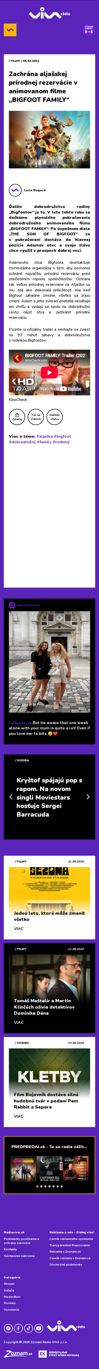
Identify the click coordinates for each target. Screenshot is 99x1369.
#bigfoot (62, 436)
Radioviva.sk (14, 1232)
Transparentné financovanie (70, 1245)
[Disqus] (49, 514)
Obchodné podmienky (66, 1264)
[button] (37, 1186)
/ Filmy (14, 61)
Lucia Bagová (35, 190)
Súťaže (9, 1290)
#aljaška (45, 436)
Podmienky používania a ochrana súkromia (21, 1241)
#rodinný (61, 442)
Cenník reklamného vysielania (71, 1239)
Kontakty (10, 1249)
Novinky (9, 1303)
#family (44, 442)
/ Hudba (22, 760)
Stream (9, 1284)
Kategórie (12, 1277)
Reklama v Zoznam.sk (65, 1252)
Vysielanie (11, 1310)
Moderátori (12, 1297)
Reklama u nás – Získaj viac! (72, 1232)
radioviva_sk (20, 723)
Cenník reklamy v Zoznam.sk (70, 1258)
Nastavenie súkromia (19, 1256)
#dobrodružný (22, 442)
